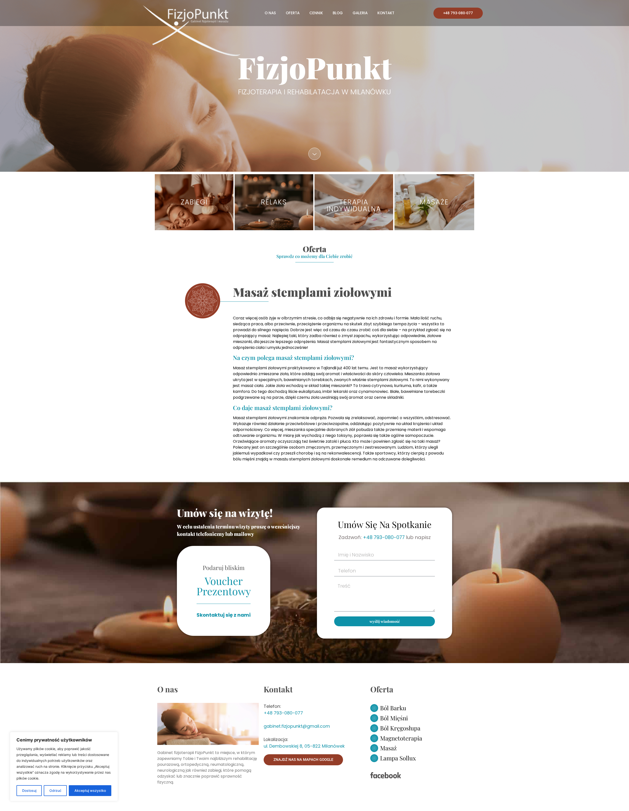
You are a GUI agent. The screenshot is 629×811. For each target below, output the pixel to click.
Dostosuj (29, 790)
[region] (64, 766)
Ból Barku (393, 708)
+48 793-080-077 (384, 537)
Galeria (360, 12)
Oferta (293, 12)
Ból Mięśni (394, 718)
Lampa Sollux (398, 758)
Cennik (316, 12)
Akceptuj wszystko (90, 790)
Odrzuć (55, 790)
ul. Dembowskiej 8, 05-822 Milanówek (304, 746)
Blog (338, 12)
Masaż (388, 748)
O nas (270, 12)
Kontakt (385, 12)
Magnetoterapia (401, 738)
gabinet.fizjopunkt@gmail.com (297, 726)
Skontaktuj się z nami (224, 615)
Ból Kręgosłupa (400, 728)
